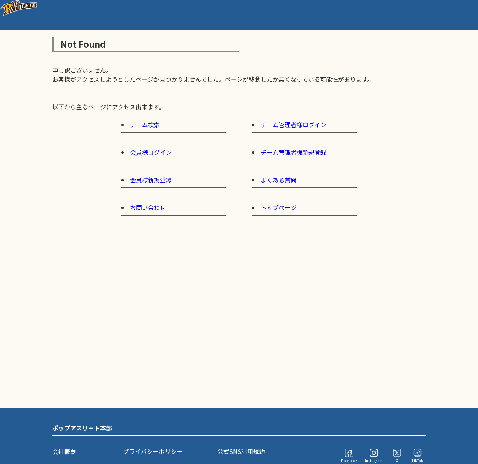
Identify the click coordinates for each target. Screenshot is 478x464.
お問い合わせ (148, 207)
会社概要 (64, 451)
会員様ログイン (151, 152)
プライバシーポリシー (153, 451)
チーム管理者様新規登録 (293, 152)
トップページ (279, 207)
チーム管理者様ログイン (293, 124)
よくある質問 (279, 179)
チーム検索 (145, 124)
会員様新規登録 (151, 179)
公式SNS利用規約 (241, 451)
